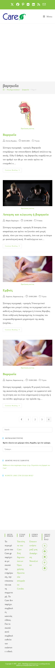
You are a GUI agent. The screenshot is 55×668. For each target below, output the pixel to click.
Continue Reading (13, 170)
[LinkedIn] (44, 557)
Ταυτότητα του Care (21, 545)
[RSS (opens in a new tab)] (38, 4)
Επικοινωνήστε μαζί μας (33, 545)
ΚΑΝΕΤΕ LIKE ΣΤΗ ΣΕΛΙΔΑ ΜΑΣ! (19, 475)
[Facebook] (44, 551)
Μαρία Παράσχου (12, 221)
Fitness (39, 221)
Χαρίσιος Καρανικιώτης (14, 297)
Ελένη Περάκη (11, 141)
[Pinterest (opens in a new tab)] (23, 4)
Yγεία (37, 141)
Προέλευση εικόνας (27, 128)
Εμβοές (8, 290)
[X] (44, 545)
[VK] (44, 568)
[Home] (3, 90)
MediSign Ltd (26, 664)
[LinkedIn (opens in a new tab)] (33, 4)
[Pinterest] (44, 562)
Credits (20, 588)
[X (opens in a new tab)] (12, 4)
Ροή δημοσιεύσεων (21, 557)
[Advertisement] (27, 52)
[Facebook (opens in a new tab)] (18, 4)
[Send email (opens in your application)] (43, 4)
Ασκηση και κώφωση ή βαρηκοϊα (26, 214)
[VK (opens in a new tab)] (28, 4)
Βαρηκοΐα (9, 134)
